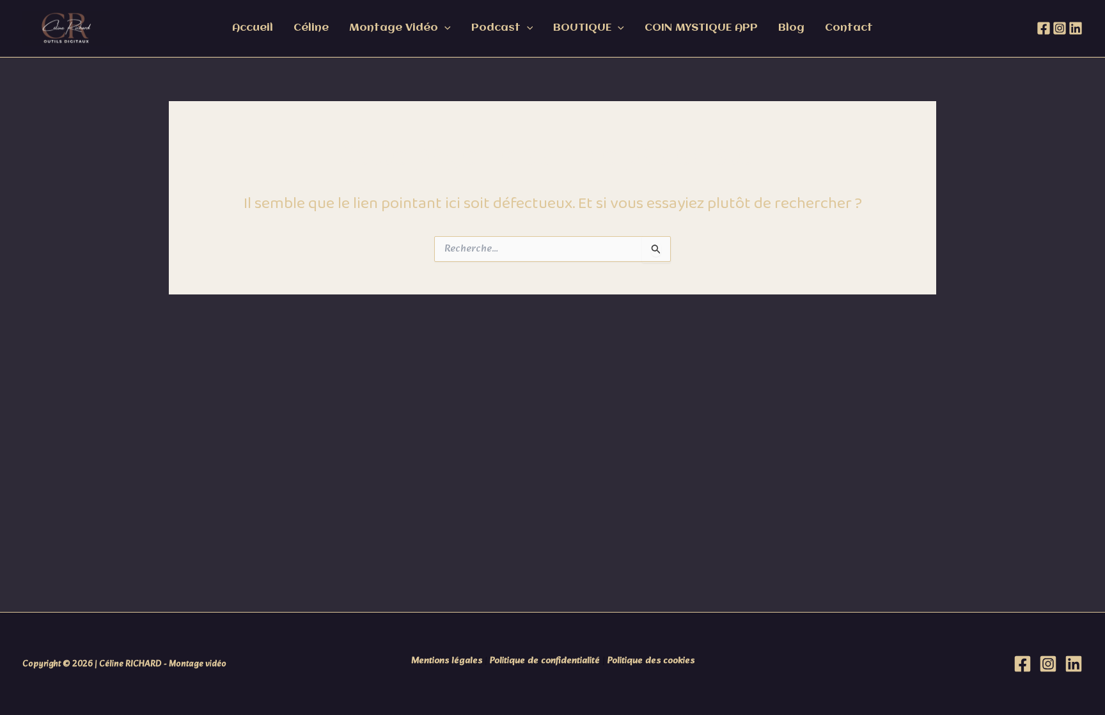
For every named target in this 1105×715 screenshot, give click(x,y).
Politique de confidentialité (545, 661)
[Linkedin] (1076, 28)
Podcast (496, 27)
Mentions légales (446, 661)
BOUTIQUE (582, 27)
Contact (849, 27)
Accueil (252, 27)
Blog (791, 27)
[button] (444, 28)
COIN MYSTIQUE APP (701, 27)
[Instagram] (1060, 28)
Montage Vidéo (393, 27)
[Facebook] (1044, 28)
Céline (311, 27)
